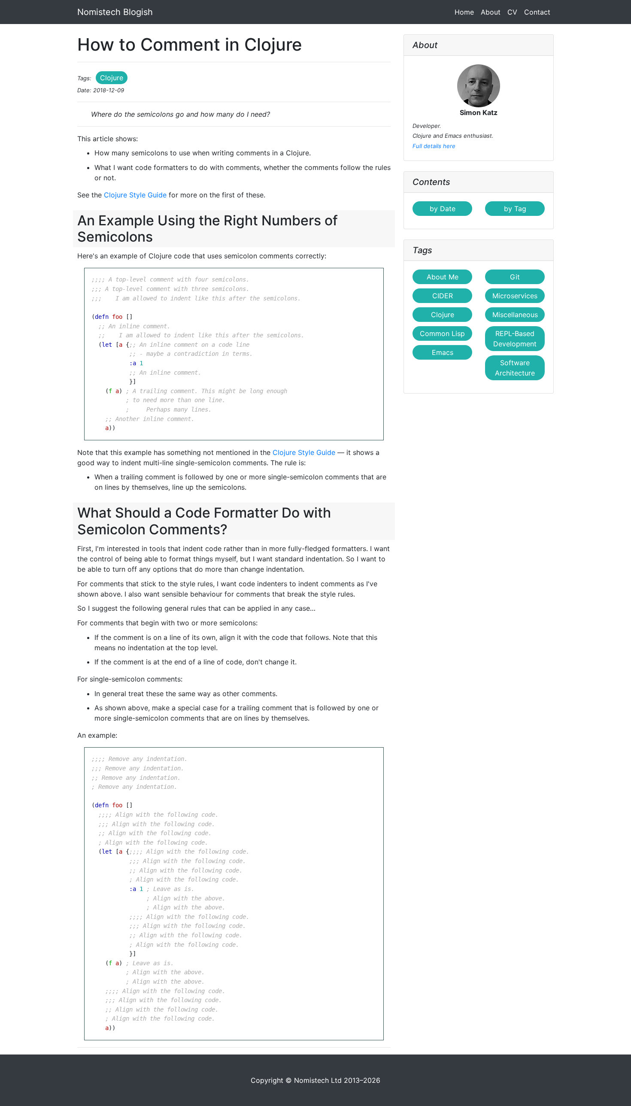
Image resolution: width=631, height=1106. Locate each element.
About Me (442, 277)
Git (515, 277)
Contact (537, 12)
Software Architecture (515, 367)
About (491, 12)
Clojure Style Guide (135, 195)
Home (466, 12)
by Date (442, 208)
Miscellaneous (515, 314)
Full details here (434, 145)
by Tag (515, 208)
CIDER (442, 295)
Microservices (514, 295)
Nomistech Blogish (115, 12)
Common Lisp (442, 333)
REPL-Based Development (515, 338)
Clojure (111, 77)
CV (512, 12)
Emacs (442, 352)
